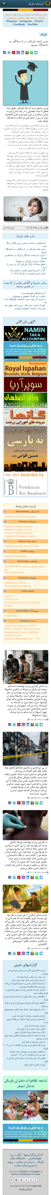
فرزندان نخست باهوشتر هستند (29, 308)
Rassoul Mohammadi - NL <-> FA (22, 638)
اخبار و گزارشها (33, 1155)
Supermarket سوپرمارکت (27, 611)
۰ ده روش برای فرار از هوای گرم (34, 1042)
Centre (9, 596)
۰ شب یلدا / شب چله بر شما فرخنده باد (32, 977)
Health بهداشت (27, 551)
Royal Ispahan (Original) (18, 586)
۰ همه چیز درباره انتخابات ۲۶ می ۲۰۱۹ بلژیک (29, 1055)
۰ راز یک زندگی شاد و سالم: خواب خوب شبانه (29, 980)
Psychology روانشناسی (27, 561)
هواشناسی (34, 1158)
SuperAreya (11, 615)
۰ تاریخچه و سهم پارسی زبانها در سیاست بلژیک (28, 1051)
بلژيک (43, 35)
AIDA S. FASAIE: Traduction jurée (22, 629)
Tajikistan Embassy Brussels (20, 536)
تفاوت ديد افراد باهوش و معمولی (28, 296)
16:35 (28, 228)
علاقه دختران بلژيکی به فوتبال (30, 261)
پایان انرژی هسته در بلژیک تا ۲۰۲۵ (28, 273)
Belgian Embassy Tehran (18, 529)
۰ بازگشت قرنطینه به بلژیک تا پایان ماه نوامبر (29, 1016)
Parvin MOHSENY (14, 572)
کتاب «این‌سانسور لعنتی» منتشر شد (27, 270)
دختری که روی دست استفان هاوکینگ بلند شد (25, 301)
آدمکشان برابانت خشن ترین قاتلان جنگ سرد (26, 244)
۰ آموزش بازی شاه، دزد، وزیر (35, 1025)
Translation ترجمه (27, 621)
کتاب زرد (15, 1155)
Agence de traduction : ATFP (20, 625)
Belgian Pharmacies (15, 556)
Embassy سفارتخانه (27, 521)
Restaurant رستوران (27, 578)
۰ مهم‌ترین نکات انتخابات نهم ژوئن (33, 986)
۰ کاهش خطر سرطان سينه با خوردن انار (32, 1029)
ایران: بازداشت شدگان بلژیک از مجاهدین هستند (26, 257)
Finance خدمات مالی (27, 541)
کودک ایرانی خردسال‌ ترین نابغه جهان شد (24, 305)
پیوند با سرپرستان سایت (22, 1164)
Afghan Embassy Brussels (19, 526)
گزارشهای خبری (25, 965)
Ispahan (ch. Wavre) (15, 582)
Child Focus (11, 599)
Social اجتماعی (27, 591)
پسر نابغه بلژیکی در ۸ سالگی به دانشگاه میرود (26, 251)
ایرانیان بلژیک (36, 3)
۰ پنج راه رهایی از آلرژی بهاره (35, 1064)
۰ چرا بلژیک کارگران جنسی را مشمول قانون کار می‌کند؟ (26, 983)
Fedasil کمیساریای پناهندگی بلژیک (20, 516)
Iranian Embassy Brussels (18, 533)
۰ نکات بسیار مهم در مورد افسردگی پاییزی (30, 1032)
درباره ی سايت (25, 1162)
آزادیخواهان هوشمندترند (33, 293)
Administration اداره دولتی (27, 511)
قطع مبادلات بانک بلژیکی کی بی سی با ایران (27, 266)
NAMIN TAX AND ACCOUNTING (22, 546)
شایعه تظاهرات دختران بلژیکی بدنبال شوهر (25, 1083)
